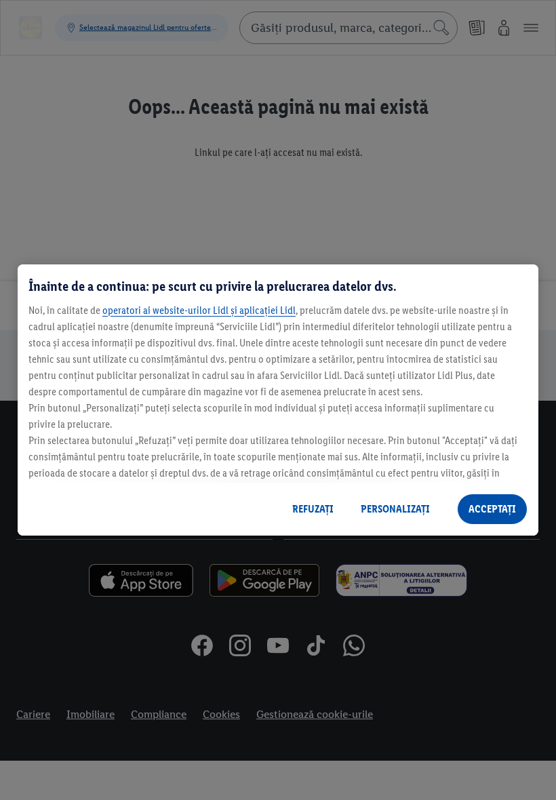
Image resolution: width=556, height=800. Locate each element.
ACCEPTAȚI (492, 508)
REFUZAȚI (313, 508)
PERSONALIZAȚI (395, 508)
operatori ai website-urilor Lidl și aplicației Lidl (199, 310)
